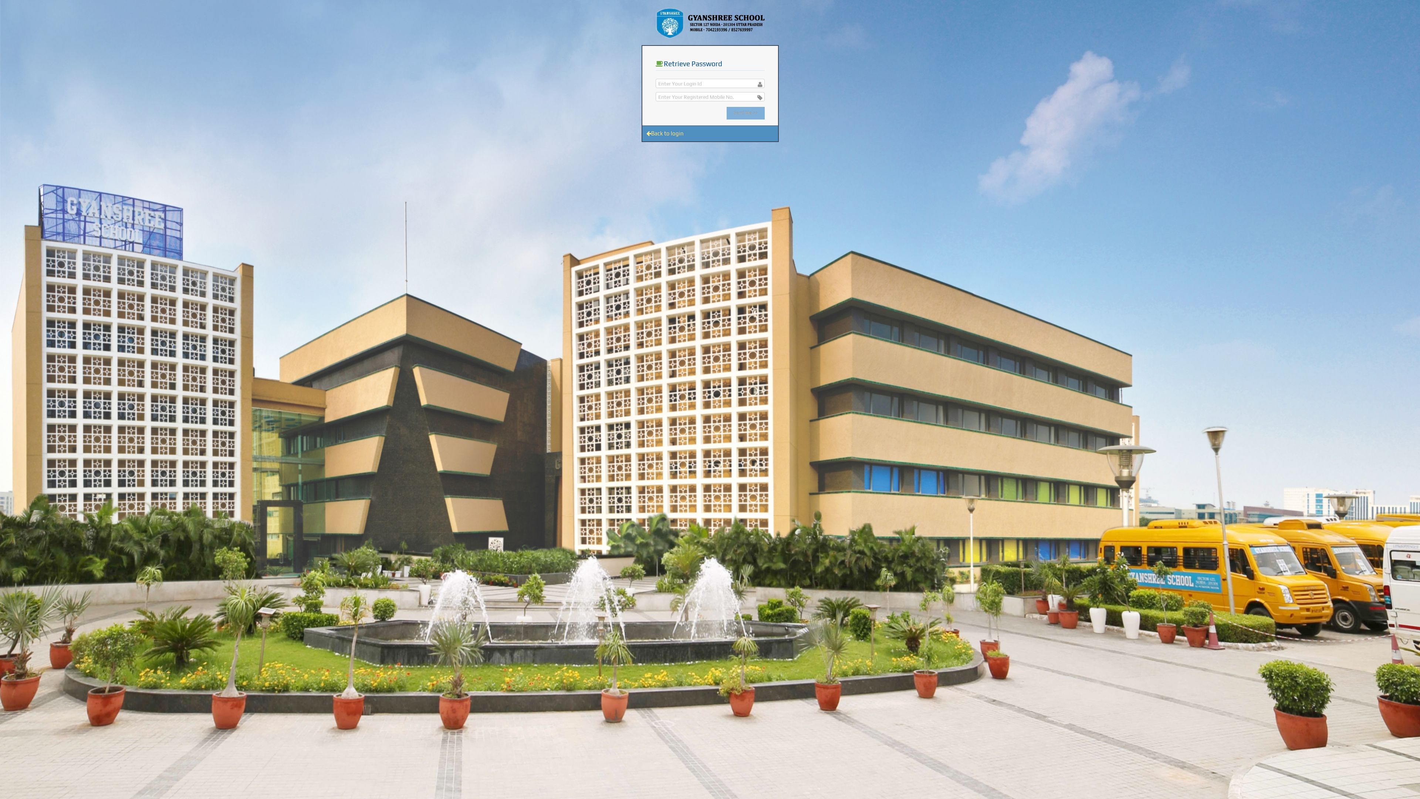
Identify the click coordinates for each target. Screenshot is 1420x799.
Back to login (667, 133)
